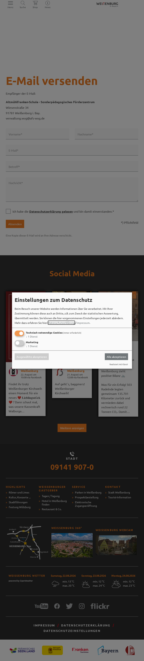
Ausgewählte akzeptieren (31, 356)
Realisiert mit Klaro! (119, 364)
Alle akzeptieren (116, 356)
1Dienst (32, 336)
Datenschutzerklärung (61, 322)
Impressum (83, 322)
